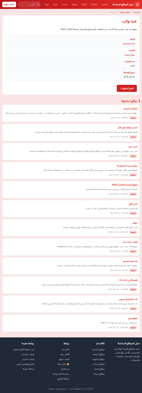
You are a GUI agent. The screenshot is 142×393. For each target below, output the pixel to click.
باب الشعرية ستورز (128, 299)
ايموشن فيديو (130, 108)
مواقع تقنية (99, 368)
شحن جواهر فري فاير (127, 127)
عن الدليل (64, 368)
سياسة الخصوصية (61, 373)
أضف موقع (9, 4)
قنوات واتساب (27, 354)
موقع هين (132, 318)
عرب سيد (132, 146)
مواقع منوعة (99, 373)
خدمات (64, 4)
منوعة (47, 4)
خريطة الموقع (63, 378)
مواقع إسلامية (98, 349)
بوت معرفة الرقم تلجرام (24, 349)
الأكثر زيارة (64, 354)
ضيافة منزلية (28, 368)
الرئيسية (104, 4)
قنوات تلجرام (28, 359)
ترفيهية (74, 4)
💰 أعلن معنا (63, 364)
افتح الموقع (128, 88)
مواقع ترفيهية (125, 12)
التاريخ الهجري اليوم (25, 364)
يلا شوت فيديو (130, 261)
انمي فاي (133, 203)
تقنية (55, 4)
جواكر (134, 222)
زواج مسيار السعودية (127, 165)
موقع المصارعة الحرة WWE (124, 184)
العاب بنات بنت (129, 242)
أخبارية (84, 4)
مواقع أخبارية (99, 354)
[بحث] (38, 4)
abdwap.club (129, 43)
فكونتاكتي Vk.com (128, 280)
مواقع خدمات (98, 364)
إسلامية (94, 4)
